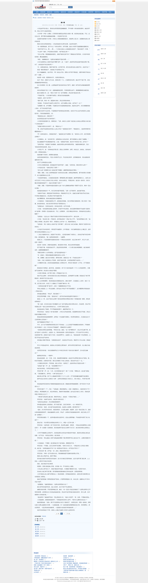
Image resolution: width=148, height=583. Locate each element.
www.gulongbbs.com (68, 581)
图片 (55, 4)
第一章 (37, 527)
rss (113, 1)
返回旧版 (91, 577)
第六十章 (98, 24)
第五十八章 (103, 78)
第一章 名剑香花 (39, 559)
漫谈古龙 (65, 572)
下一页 (68, 513)
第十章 (97, 28)
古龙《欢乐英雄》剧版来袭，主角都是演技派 (75, 563)
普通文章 (51, 4)
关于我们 (57, 577)
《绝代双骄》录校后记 (40, 556)
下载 (58, 4)
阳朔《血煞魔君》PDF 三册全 (42, 565)
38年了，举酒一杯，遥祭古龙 (71, 565)
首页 (35, 17)
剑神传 (46, 14)
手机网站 (86, 577)
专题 (61, 4)
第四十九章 (103, 92)
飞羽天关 (42, 14)
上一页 (57, 513)
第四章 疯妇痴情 (68, 556)
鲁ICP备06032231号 (86, 581)
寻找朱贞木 (37, 570)
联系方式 (62, 577)
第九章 (41, 518)
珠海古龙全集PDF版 (68, 559)
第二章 (37, 529)
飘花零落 (36, 14)
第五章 (37, 536)
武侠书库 (40, 17)
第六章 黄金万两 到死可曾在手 (43, 568)
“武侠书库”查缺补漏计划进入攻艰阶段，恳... (75, 570)
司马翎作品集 (70, 25)
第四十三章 (98, 30)
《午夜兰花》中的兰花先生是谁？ (43, 563)
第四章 (37, 533)
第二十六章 (103, 63)
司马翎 (44, 17)
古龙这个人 (66, 557)
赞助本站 (76, 577)
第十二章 (98, 36)
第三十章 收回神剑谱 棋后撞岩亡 (72, 566)
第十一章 (41, 520)
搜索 (51, 14)
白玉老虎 (36, 572)
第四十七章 (98, 32)
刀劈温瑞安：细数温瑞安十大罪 (42, 557)
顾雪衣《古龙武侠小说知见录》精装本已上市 (46, 561)
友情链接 (81, 577)
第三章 (37, 531)
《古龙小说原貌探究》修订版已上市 (43, 1)
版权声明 (67, 577)
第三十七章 (103, 68)
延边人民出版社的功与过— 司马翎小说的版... (75, 568)
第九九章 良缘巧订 (39, 566)
